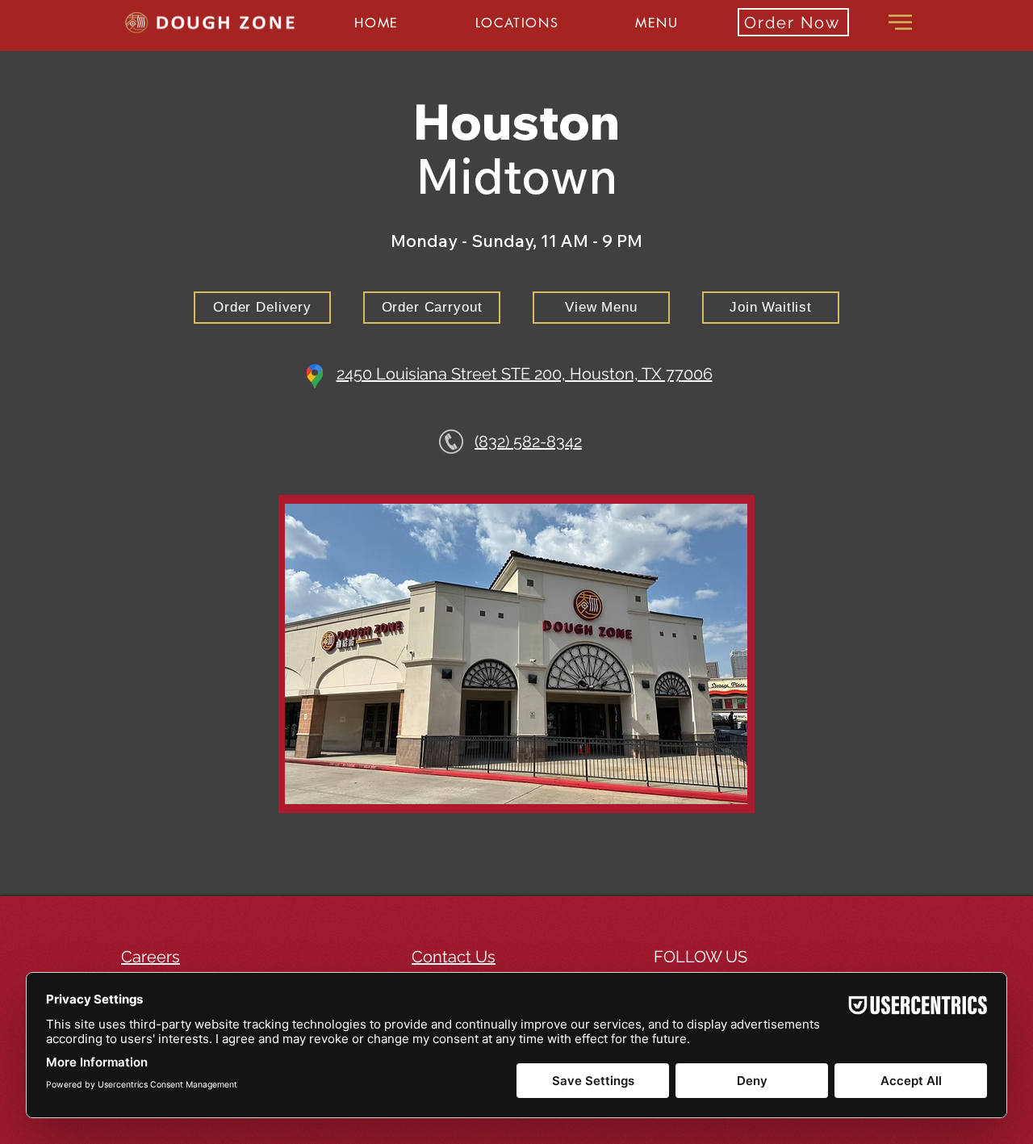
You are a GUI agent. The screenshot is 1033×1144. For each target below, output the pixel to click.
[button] (516, 23)
